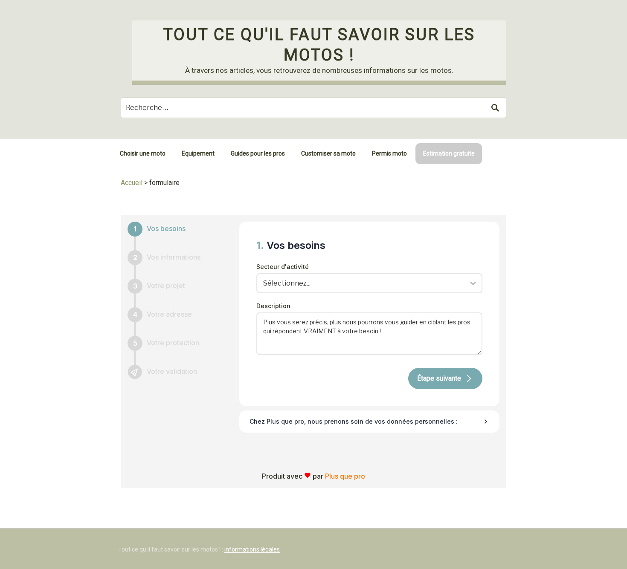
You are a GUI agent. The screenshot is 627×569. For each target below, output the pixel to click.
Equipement (198, 153)
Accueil (131, 183)
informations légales (252, 549)
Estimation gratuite (449, 153)
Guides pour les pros (258, 153)
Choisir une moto (142, 153)
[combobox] (366, 283)
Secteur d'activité (282, 266)
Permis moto (389, 153)
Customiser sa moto (328, 153)
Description (273, 305)
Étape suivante (439, 378)
